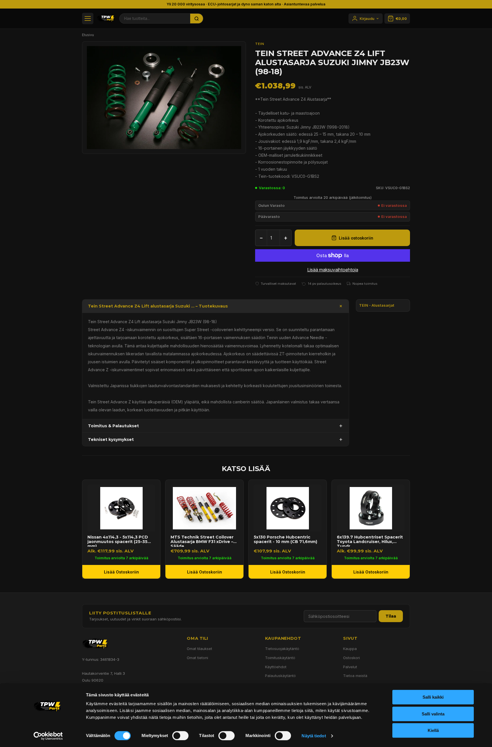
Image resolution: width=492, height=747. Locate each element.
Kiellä (433, 730)
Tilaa (391, 616)
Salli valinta (433, 713)
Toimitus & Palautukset (113, 425)
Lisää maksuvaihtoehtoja (332, 270)
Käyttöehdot (275, 667)
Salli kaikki (433, 697)
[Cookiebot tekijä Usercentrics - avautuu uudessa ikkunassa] (48, 736)
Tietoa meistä (355, 675)
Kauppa (350, 648)
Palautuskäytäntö (280, 675)
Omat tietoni (197, 657)
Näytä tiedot (314, 735)
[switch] (180, 735)
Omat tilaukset (199, 648)
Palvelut (350, 667)
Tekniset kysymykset (111, 439)
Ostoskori (351, 657)
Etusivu (88, 35)
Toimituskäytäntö (280, 657)
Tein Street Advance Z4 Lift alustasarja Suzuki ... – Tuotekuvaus (158, 306)
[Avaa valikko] (87, 18)
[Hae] (196, 18)
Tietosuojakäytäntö (282, 648)
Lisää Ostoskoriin (121, 571)
